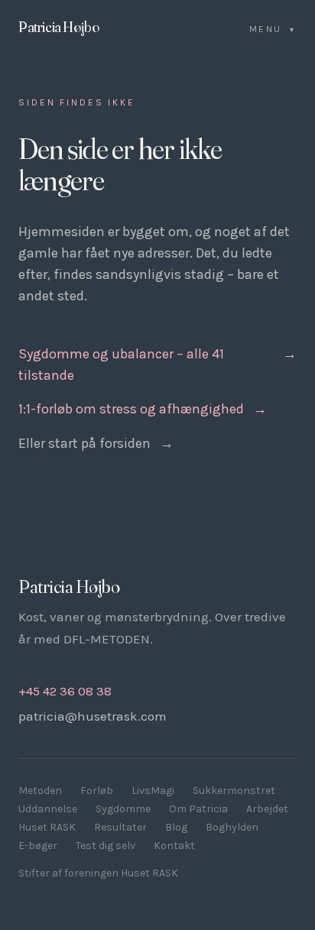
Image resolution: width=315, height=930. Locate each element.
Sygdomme (123, 808)
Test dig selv (105, 845)
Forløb (96, 790)
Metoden (40, 790)
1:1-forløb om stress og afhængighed (142, 408)
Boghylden (232, 827)
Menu (273, 29)
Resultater (120, 827)
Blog (176, 827)
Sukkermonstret (234, 790)
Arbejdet (267, 808)
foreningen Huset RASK (121, 873)
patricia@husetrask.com (92, 716)
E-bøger (37, 845)
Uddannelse (47, 808)
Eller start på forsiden (96, 443)
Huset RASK (47, 827)
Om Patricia (198, 808)
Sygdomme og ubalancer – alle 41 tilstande (157, 364)
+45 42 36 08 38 (65, 690)
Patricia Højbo (58, 26)
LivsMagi (153, 790)
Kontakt (174, 845)
